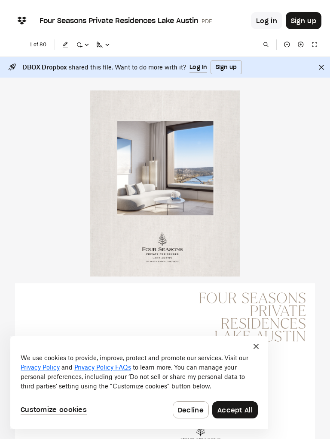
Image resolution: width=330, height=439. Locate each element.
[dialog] (139, 382)
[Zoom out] (287, 44)
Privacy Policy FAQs (102, 367)
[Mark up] (82, 44)
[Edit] (65, 44)
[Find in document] (266, 44)
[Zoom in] (301, 44)
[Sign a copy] (103, 44)
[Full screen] (314, 44)
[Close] (321, 67)
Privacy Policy (40, 367)
